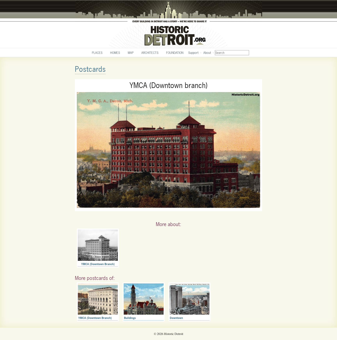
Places (97, 53)
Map (131, 53)
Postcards (90, 69)
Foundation (174, 53)
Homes (115, 53)
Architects (149, 53)
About (207, 53)
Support (193, 53)
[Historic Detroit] (168, 24)
